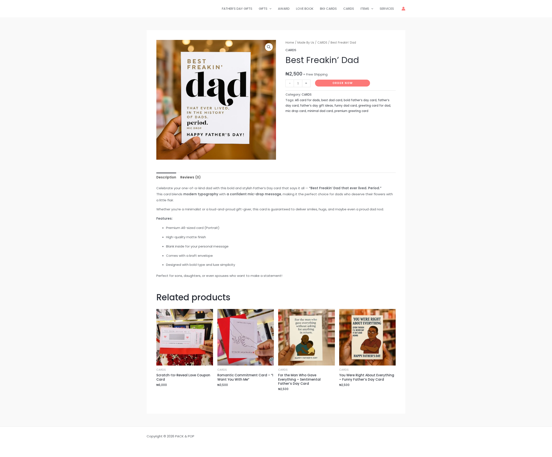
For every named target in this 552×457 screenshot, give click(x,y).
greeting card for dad (374, 106)
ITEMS (365, 8)
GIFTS (263, 8)
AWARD (284, 8)
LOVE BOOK (305, 8)
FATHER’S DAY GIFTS (237, 8)
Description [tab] (166, 177)
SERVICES (387, 8)
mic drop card (295, 111)
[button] (269, 47)
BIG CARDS (328, 8)
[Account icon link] (403, 9)
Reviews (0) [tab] (190, 177)
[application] (269, 8)
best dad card (331, 100)
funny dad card (345, 106)
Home (289, 43)
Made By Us (305, 43)
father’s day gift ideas (316, 106)
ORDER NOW (342, 83)
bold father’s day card (360, 100)
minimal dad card (320, 111)
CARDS (348, 8)
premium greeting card (351, 111)
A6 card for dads (307, 100)
